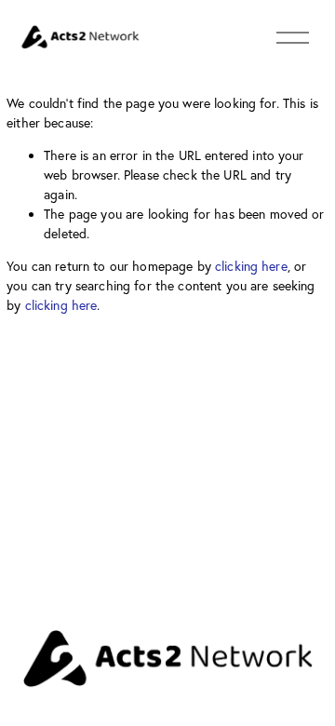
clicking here (251, 266)
